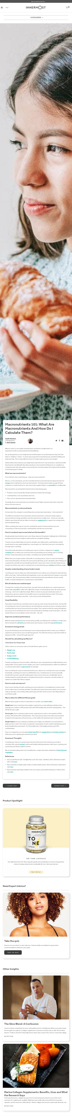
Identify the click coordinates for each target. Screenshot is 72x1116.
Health (7, 438)
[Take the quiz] (36, 915)
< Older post (11, 786)
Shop (7, 7)
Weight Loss (11, 650)
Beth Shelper (11, 442)
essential (52, 485)
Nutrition (13, 438)
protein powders (59, 732)
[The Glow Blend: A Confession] (36, 997)
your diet (16, 589)
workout (22, 744)
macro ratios (48, 701)
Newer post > (60, 786)
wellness (52, 565)
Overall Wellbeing (13, 658)
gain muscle (26, 667)
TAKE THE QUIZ (13, 952)
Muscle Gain (11, 653)
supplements (42, 520)
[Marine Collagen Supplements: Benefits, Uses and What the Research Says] (36, 1066)
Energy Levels (11, 656)
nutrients (20, 623)
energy (7, 483)
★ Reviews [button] (69, 560)
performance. (58, 623)
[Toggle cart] (67, 8)
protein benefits (32, 732)
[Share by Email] (63, 440)
